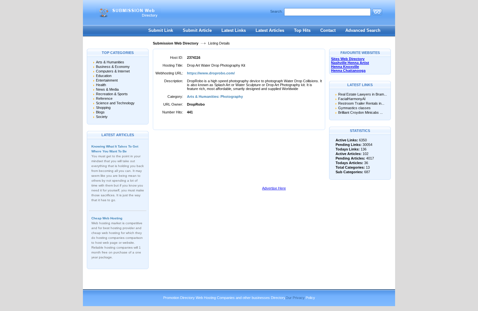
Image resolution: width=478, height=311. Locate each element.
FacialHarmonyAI (351, 99)
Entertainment (107, 80)
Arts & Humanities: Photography (215, 96)
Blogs (100, 112)
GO (377, 12)
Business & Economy (113, 67)
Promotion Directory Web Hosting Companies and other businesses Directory (224, 298)
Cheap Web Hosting (106, 218)
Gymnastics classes (354, 108)
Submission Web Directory (175, 43)
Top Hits (302, 30)
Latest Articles (270, 30)
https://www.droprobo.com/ (211, 73)
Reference (104, 98)
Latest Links (233, 30)
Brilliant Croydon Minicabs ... (360, 112)
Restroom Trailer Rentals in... (361, 103)
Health (101, 85)
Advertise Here (274, 188)
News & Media (107, 89)
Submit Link (160, 30)
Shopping (103, 108)
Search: (276, 11)
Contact (328, 30)
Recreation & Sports (112, 94)
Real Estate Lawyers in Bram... (362, 94)
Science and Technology (115, 103)
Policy (310, 298)
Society (102, 117)
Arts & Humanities (110, 62)
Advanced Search (362, 30)
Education (104, 76)
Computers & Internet (113, 71)
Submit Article (197, 30)
